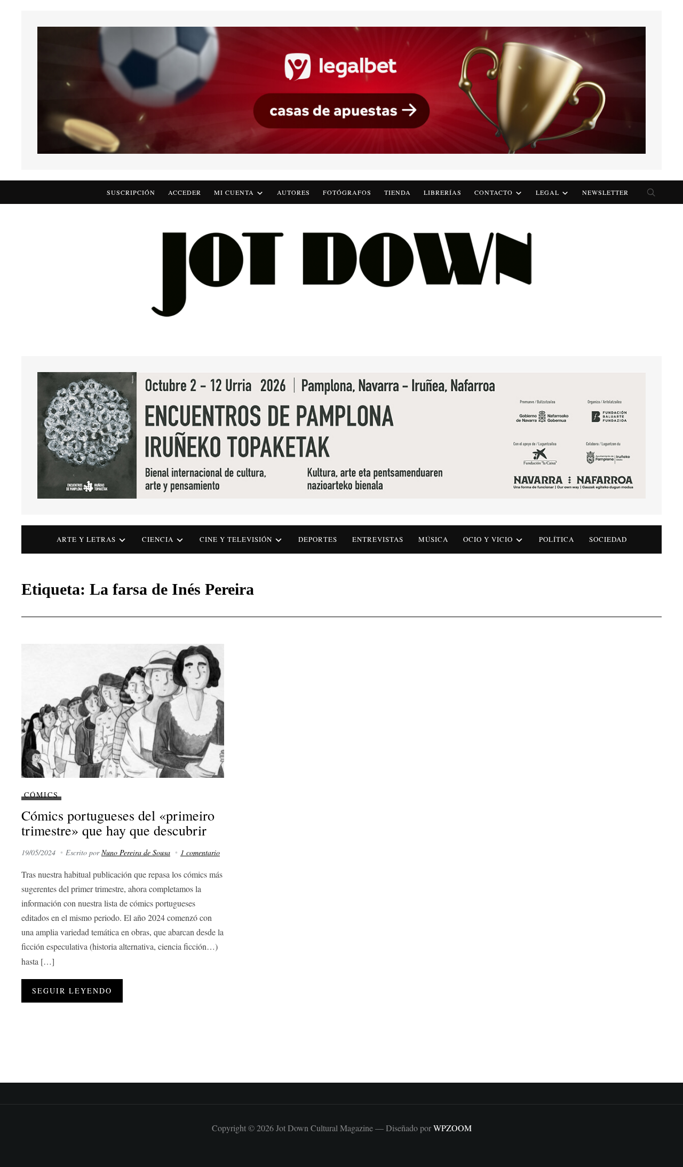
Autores (293, 192)
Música (433, 539)
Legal (547, 192)
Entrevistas (377, 539)
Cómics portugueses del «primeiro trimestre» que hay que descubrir (118, 823)
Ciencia (157, 539)
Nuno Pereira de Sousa (135, 852)
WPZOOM (452, 1127)
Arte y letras (86, 539)
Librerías (443, 192)
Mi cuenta (234, 192)
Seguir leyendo (72, 990)
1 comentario (200, 852)
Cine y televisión (236, 539)
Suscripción (131, 192)
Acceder (184, 192)
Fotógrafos (347, 192)
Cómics (41, 795)
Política (556, 539)
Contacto (493, 192)
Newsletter (605, 192)
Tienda (397, 192)
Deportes (317, 539)
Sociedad (608, 539)
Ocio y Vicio (488, 539)
